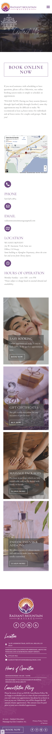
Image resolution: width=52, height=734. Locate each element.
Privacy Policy (37, 721)
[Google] (29, 625)
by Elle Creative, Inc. (18, 722)
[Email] (7, 206)
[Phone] (7, 184)
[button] (48, 7)
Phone (10, 194)
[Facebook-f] (16, 625)
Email (9, 216)
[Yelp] (36, 625)
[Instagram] (22, 625)
